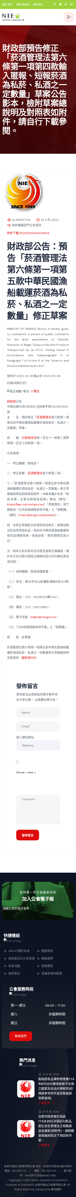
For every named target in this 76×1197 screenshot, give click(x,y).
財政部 (11, 401)
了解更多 (44, 1103)
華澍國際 (56, 1189)
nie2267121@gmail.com (40, 1175)
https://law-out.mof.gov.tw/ (25, 504)
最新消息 (38, 4)
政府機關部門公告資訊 (26, 225)
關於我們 (7, 4)
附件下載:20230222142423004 (28, 233)
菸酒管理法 (44, 417)
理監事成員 (22, 4)
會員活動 (14, 966)
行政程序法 (29, 438)
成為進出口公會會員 (21, 958)
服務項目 (47, 951)
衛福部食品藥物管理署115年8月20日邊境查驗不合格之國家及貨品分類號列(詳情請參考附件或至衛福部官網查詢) (56, 1088)
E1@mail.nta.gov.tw (43, 617)
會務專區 (47, 966)
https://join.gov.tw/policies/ (37, 515)
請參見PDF (29, 658)
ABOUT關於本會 (19, 951)
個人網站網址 (25, 737)
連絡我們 (47, 958)
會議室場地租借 (51, 973)
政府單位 (14, 973)
